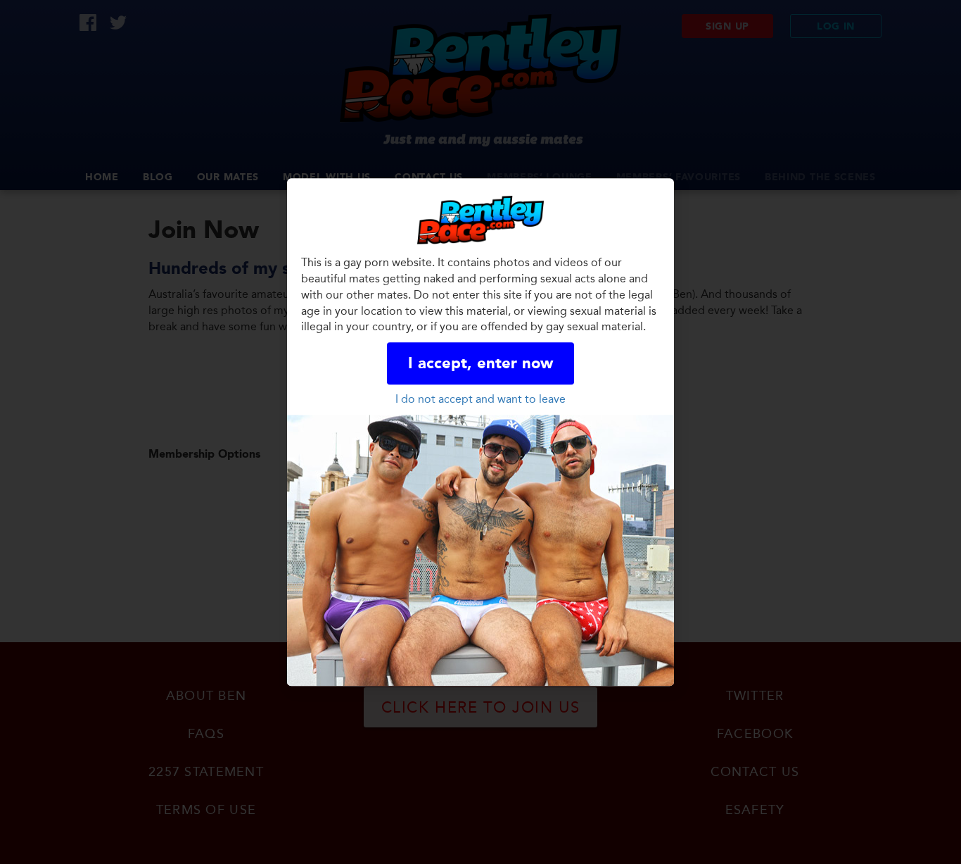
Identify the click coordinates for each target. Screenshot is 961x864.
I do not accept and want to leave (480, 399)
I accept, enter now (480, 364)
